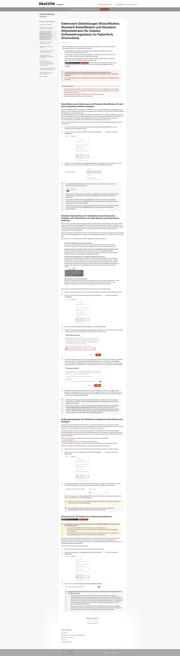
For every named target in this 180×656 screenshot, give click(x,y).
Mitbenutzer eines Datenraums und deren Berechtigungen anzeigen (47, 69)
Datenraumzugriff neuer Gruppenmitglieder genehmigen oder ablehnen (47, 57)
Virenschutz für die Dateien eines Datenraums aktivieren (78, 96)
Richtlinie (115, 111)
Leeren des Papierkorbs (68, 440)
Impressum (114, 652)
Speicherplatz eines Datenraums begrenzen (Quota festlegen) (47, 28)
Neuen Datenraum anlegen (46, 24)
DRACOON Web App (46, 14)
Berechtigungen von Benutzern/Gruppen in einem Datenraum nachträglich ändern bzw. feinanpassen (47, 63)
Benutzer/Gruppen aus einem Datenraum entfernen (46, 73)
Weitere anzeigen (43, 76)
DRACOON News (121, 4)
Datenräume (43, 16)
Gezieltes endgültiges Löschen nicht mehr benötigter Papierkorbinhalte (79, 441)
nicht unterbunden (72, 531)
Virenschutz (112, 538)
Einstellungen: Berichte (66, 642)
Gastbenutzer (64, 632)
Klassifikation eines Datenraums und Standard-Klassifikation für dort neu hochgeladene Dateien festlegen (91, 89)
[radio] (89, 621)
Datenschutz (106, 652)
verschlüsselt (83, 533)
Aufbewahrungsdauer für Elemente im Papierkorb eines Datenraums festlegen (84, 94)
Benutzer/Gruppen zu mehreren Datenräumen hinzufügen (47, 51)
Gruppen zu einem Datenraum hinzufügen (46, 47)
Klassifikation (82, 109)
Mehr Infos (104, 9)
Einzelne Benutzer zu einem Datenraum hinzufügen (46, 42)
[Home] (47, 4)
